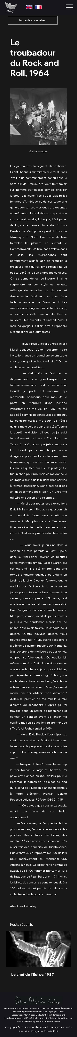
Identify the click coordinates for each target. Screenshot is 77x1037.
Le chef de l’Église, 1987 (32, 974)
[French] (38, 7)
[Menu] (69, 7)
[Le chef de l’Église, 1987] (38, 949)
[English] (29, 7)
